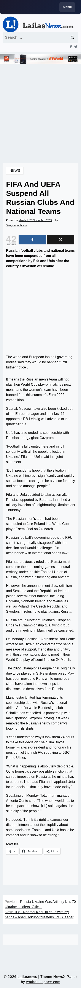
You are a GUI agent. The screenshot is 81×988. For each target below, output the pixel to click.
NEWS (15, 170)
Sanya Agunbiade (16, 225)
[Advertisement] (40, 107)
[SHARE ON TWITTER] (61, 239)
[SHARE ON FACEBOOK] (32, 239)
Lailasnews (27, 977)
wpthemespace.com (43, 982)
